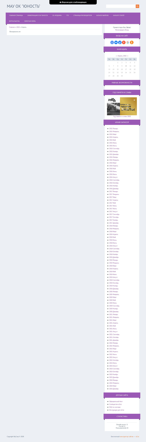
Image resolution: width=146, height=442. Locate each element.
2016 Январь (113, 157)
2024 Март (112, 386)
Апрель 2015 (122, 56)
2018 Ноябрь (113, 254)
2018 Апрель (113, 234)
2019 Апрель (113, 269)
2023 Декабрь (114, 377)
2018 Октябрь (114, 251)
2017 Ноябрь (113, 220)
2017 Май (112, 203)
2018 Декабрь (114, 257)
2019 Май (112, 271)
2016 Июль (113, 174)
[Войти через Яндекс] (123, 42)
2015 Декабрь (114, 154)
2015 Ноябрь (113, 151)
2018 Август (113, 246)
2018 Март (112, 231)
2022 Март (112, 349)
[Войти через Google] (128, 42)
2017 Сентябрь (114, 214)
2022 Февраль (114, 346)
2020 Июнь (113, 303)
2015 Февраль (114, 131)
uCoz (137, 436)
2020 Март (112, 297)
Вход (127, 30)
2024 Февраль (114, 383)
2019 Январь (113, 260)
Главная (12, 27)
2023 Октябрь (114, 371)
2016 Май (112, 168)
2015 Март (112, 134)
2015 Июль (113, 146)
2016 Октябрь (114, 183)
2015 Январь (113, 128)
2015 (18, 27)
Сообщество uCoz (115, 404)
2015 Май (112, 140)
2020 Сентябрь (114, 306)
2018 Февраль (114, 229)
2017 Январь (113, 191)
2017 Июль (113, 209)
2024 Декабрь (114, 389)
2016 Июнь (113, 171)
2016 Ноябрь (113, 186)
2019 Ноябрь (113, 286)
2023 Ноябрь (113, 374)
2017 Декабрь (114, 223)
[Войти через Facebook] (120, 42)
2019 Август (113, 277)
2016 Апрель (113, 166)
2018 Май (112, 237)
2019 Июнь (113, 274)
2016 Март (112, 163)
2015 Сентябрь (114, 148)
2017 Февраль (114, 194)
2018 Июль (113, 243)
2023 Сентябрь (114, 369)
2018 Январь (113, 226)
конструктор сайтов (126, 436)
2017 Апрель (113, 200)
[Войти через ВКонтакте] (116, 42)
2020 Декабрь (114, 311)
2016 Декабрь (114, 188)
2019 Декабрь (114, 289)
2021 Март (112, 320)
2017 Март (112, 197)
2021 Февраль (114, 317)
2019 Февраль (114, 263)
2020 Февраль (114, 294)
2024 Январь (113, 380)
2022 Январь (113, 343)
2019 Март (112, 266)
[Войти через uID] (112, 42)
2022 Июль (113, 354)
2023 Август (113, 366)
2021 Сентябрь (114, 334)
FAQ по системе (114, 407)
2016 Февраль (114, 160)
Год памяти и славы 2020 (122, 116)
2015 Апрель (113, 137)
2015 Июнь (113, 143)
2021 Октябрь (114, 337)
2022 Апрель (113, 351)
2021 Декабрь (114, 340)
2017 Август (113, 211)
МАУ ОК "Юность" (23, 6)
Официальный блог (116, 401)
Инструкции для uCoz (116, 410)
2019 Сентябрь (114, 280)
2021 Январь (113, 314)
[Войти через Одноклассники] (131, 42)
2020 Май (112, 300)
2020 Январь (113, 291)
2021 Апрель (113, 323)
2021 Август (113, 331)
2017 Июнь (113, 206)
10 (126, 66)
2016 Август (113, 177)
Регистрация (119, 30)
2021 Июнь (113, 329)
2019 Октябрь (114, 283)
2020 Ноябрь (113, 309)
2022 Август (113, 357)
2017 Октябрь (114, 217)
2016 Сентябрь (114, 180)
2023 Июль (113, 363)
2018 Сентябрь (114, 249)
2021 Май (112, 326)
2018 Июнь (113, 240)
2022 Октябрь (114, 360)
